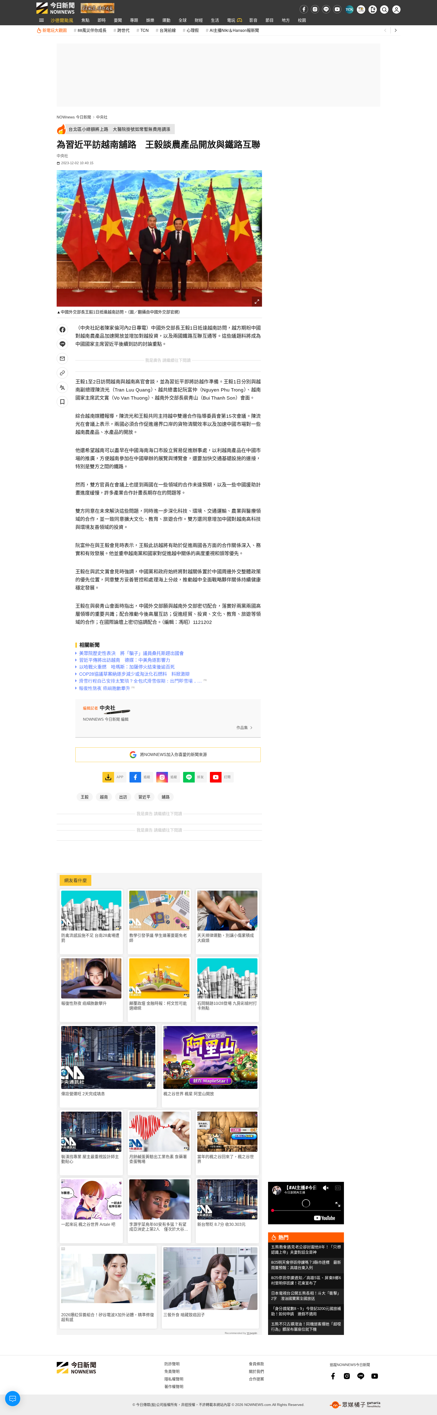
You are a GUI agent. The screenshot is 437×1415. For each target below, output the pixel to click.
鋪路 (166, 796)
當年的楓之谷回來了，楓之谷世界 (225, 1159)
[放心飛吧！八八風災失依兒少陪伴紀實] (97, 8)
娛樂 (150, 20)
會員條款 (256, 1363)
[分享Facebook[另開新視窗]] (62, 329)
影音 (253, 20)
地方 (286, 20)
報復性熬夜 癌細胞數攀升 (84, 1003)
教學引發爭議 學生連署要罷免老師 (158, 937)
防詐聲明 (172, 1363)
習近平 (144, 796)
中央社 (101, 117)
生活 (215, 20)
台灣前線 (168, 30)
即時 (102, 20)
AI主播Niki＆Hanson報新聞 (234, 30)
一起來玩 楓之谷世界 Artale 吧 (88, 1224)
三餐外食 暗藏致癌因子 (184, 1315)
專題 (134, 20)
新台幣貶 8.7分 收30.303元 (221, 1224)
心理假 (193, 30)
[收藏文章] (62, 401)
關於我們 (256, 1371)
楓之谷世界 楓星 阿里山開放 (188, 1094)
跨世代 (123, 30)
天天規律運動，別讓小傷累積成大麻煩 (225, 937)
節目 (270, 20)
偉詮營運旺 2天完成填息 (83, 1094)
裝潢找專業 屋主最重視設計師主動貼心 (90, 1159)
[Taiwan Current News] (349, 9)
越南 (104, 796)
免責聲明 (172, 1371)
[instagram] (315, 9)
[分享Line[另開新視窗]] (62, 344)
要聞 (118, 20)
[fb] (304, 9)
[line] (326, 9)
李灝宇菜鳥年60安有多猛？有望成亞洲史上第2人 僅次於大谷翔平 (158, 1227)
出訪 (123, 796)
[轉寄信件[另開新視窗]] (62, 358)
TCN (144, 30)
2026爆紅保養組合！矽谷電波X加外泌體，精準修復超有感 (107, 1317)
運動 (166, 20)
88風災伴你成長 (92, 30)
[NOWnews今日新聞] (55, 8)
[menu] (41, 20)
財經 (199, 20)
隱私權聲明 (173, 1379)
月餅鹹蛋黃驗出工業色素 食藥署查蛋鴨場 (158, 1159)
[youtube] (337, 9)
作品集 (242, 727)
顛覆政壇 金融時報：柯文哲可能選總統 (158, 1005)
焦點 (85, 20)
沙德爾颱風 (62, 20)
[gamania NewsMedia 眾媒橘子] (355, 1405)
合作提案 (256, 1379)
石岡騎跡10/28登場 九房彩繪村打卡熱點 (227, 1005)
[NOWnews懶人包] (361, 9)
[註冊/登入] (396, 9)
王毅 (85, 796)
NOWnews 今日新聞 (74, 117)
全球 (183, 20)
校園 (302, 20)
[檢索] (384, 9)
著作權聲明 (173, 1386)
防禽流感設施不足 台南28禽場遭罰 (90, 937)
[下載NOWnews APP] (372, 9)
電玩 (231, 20)
